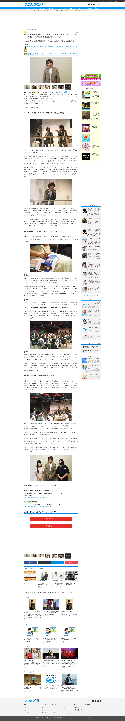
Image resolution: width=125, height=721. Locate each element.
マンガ (46, 10)
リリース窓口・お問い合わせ (38, 717)
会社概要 (54, 717)
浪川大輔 (27, 597)
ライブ (43, 709)
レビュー (59, 8)
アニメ (33, 10)
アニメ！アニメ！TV (78, 709)
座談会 (65, 713)
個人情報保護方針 (59, 717)
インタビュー (51, 8)
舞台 (42, 710)
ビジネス (43, 713)
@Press (84, 717)
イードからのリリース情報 (68, 717)
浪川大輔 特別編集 (62, 92)
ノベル (52, 10)
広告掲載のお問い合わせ (48, 717)
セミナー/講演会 (29, 672)
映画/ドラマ (40, 10)
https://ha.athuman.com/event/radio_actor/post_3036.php (38, 506)
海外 (83, 10)
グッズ (72, 10)
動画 (65, 8)
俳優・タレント (55, 709)
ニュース (33, 8)
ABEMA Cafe (76, 710)
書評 (64, 709)
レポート (27, 646)
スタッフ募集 (88, 717)
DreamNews (80, 717)
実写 (64, 707)
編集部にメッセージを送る (73, 96)
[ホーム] (25, 29)
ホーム (27, 8)
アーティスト (55, 710)
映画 (42, 707)
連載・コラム (72, 8)
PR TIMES (75, 717)
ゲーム (66, 10)
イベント (78, 10)
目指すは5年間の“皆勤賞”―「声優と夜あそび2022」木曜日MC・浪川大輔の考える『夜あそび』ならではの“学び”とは (49, 593)
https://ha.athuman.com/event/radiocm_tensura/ (35, 497)
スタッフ (54, 706)
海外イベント (44, 712)
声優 (62, 10)
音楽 (57, 10)
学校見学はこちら (51, 526)
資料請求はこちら (51, 519)
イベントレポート (42, 8)
